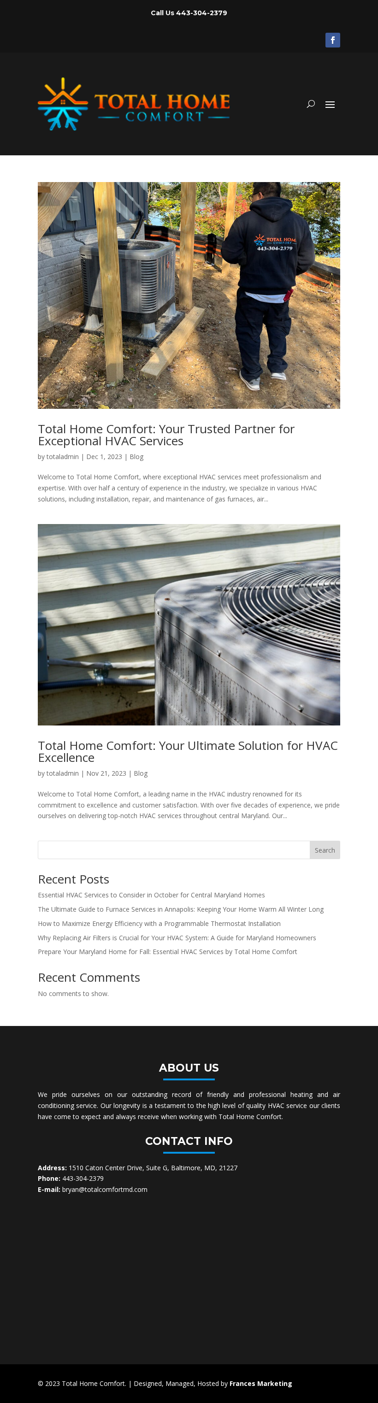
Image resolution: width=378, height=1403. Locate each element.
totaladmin (63, 456)
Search (325, 850)
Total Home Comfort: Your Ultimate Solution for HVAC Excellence (188, 751)
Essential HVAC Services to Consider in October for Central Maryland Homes (151, 894)
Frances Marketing (261, 1383)
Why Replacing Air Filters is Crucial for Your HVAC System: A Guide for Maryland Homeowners (177, 937)
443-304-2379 (201, 13)
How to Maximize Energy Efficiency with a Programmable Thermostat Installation (159, 923)
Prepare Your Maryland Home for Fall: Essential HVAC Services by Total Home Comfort (167, 951)
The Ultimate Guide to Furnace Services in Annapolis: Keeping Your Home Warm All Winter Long (181, 909)
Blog (136, 456)
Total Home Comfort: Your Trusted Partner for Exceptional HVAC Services (166, 434)
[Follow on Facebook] (332, 40)
